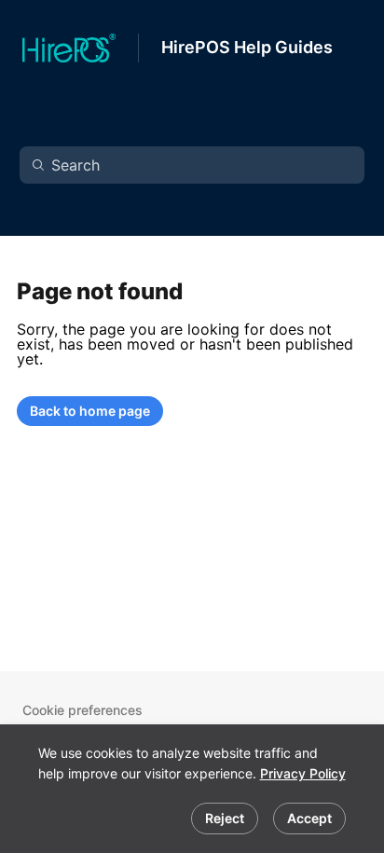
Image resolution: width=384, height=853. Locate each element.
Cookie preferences (82, 710)
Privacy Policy (303, 773)
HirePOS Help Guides (247, 47)
